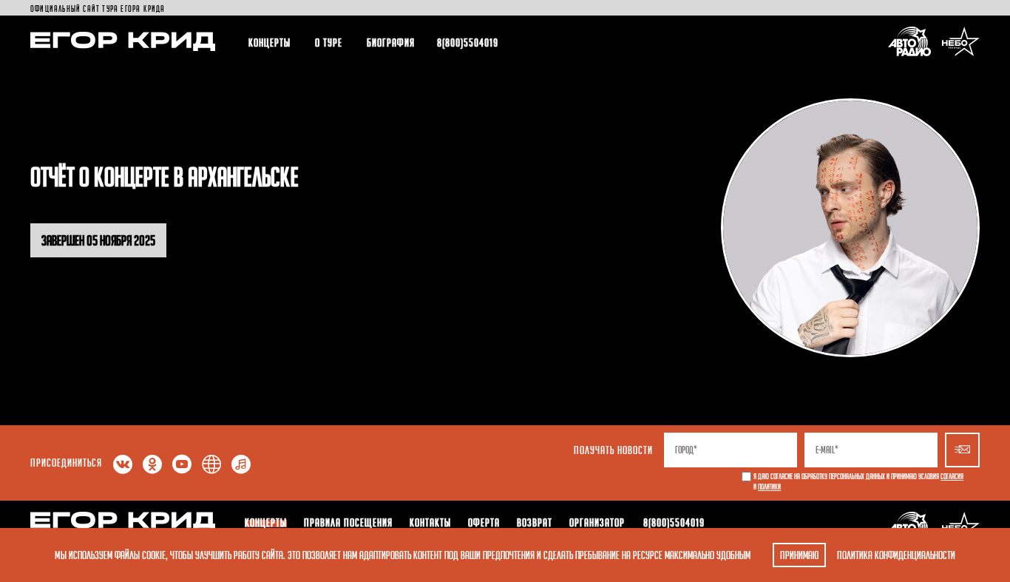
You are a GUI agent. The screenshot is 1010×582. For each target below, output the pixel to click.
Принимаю (799, 554)
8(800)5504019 (467, 42)
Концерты (269, 42)
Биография (391, 42)
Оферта (484, 522)
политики (769, 487)
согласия (951, 476)
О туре (328, 42)
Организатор (597, 522)
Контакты (430, 522)
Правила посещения (348, 522)
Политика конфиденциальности (896, 554)
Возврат (534, 522)
